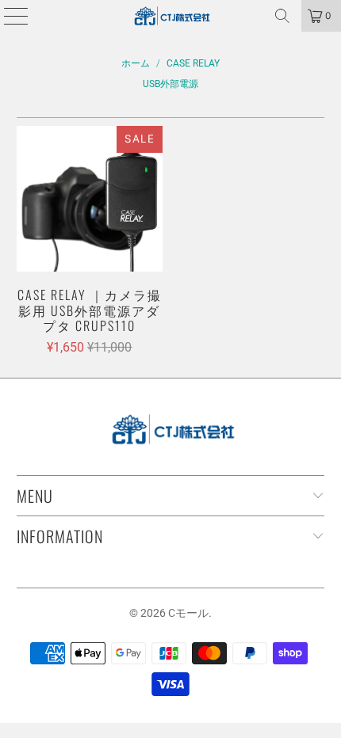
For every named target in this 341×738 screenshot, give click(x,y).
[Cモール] (171, 16)
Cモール (188, 613)
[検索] (282, 16)
